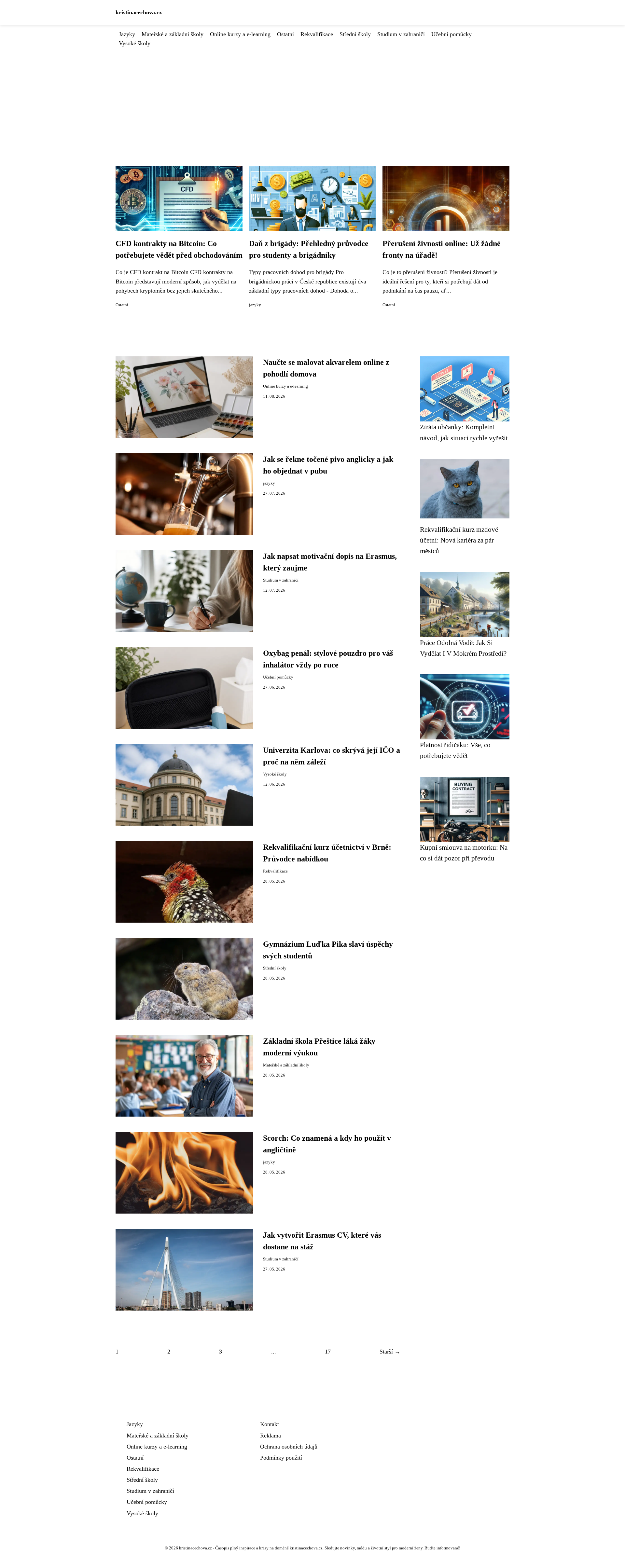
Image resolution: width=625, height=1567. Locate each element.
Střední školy (355, 34)
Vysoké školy (134, 43)
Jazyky (127, 34)
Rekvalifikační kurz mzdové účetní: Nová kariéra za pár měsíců (459, 540)
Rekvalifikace (316, 34)
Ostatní (285, 34)
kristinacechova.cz (139, 12)
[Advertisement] (312, 96)
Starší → (390, 1351)
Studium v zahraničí (401, 34)
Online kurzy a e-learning (240, 34)
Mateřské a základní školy (172, 34)
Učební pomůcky (451, 34)
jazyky (255, 305)
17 (328, 1351)
